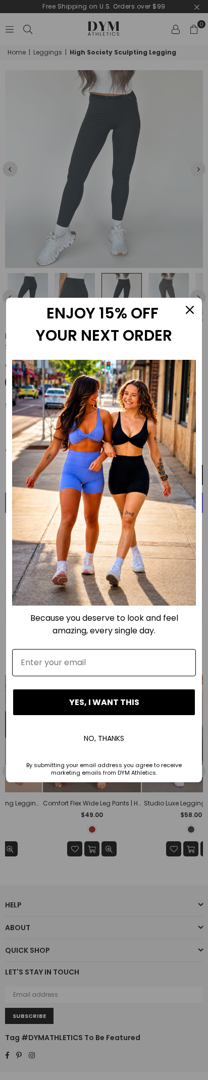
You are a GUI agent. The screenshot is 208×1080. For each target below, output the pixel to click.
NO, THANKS (104, 738)
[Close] (190, 310)
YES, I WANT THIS (104, 702)
